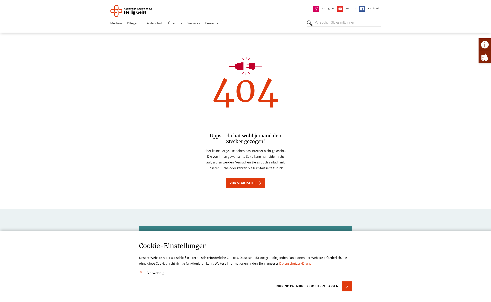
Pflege (132, 23)
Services (193, 23)
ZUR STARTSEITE (242, 183)
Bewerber (212, 23)
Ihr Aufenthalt (152, 23)
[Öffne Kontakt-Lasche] (485, 44)
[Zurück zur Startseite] (132, 11)
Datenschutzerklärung (295, 263)
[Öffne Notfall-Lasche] (485, 57)
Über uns (175, 23)
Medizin (116, 23)
